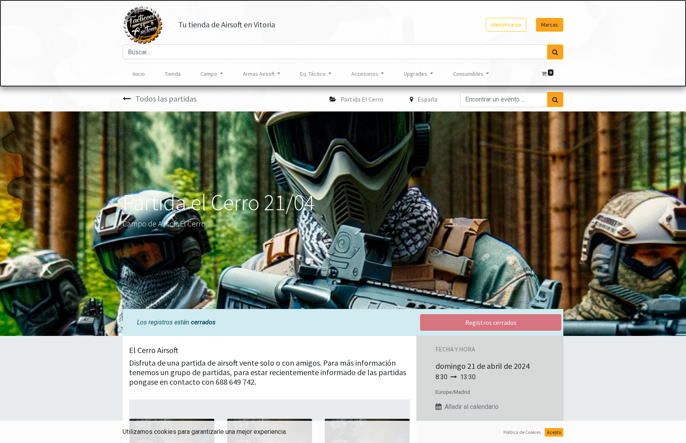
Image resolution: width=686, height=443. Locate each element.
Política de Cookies (522, 432)
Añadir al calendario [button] (472, 406)
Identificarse (506, 24)
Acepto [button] (554, 432)
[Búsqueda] (555, 51)
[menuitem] (139, 74)
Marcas (549, 24)
